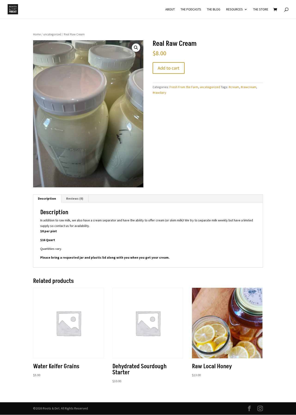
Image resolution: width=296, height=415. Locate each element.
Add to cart (168, 68)
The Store (260, 9)
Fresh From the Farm (184, 87)
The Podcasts (191, 9)
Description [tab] (47, 198)
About (170, 9)
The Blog (213, 9)
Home (37, 34)
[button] (136, 47)
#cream (234, 87)
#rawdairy (159, 92)
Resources (234, 9)
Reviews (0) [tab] (74, 198)
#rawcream (248, 87)
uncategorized (52, 34)
